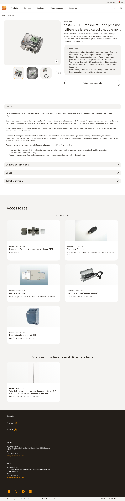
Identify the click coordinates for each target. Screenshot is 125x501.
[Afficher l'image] (18, 73)
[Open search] (114, 8)
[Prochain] (58, 73)
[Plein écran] (56, 61)
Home (3, 15)
